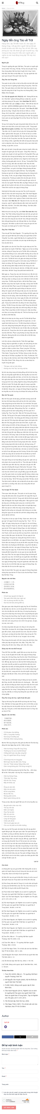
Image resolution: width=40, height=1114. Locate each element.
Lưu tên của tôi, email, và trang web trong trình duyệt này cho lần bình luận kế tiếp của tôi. (21, 1093)
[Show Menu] (3, 3)
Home (3, 8)
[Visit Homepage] (20, 2)
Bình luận (5, 1054)
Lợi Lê (6, 1022)
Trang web (5, 1084)
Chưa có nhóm (10, 8)
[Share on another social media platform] (32, 1036)
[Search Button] (37, 3)
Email (4, 1076)
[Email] (5, 1026)
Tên (4, 1068)
